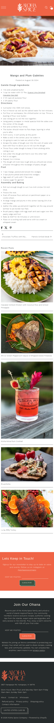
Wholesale (24, 697)
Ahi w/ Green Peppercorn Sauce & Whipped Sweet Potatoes (26, 356)
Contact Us (13, 697)
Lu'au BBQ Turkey (8, 530)
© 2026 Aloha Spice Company (14, 718)
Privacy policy (22, 702)
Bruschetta (5, 484)
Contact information (10, 704)
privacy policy (39, 650)
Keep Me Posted (13, 577)
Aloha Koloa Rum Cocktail (12, 441)
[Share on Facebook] (1, 227)
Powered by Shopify (38, 718)
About (3, 697)
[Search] (46, 7)
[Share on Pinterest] (11, 227)
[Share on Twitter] (6, 227)
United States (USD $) (14, 710)
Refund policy (8, 702)
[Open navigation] (4, 7)
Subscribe (27, 583)
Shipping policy (37, 702)
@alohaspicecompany (27, 570)
